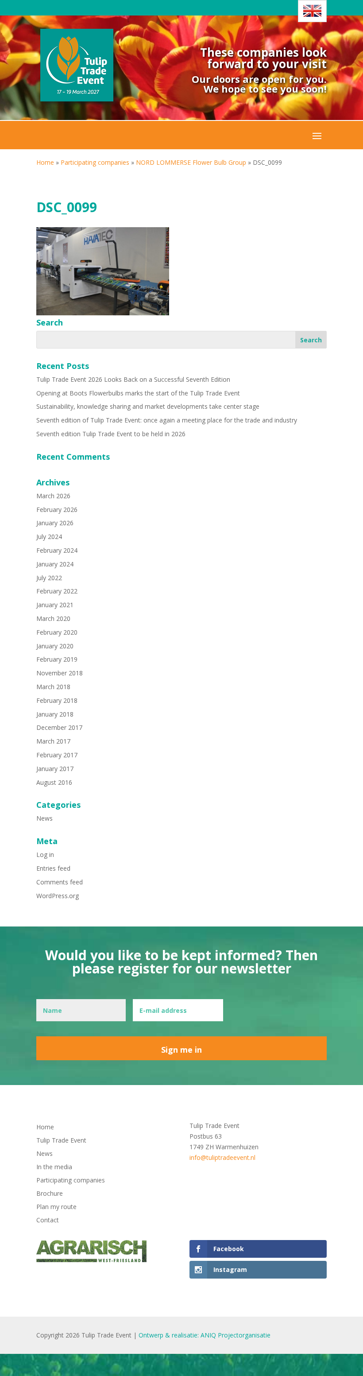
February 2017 (56, 755)
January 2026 (54, 523)
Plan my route (56, 1207)
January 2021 (54, 605)
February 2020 (56, 632)
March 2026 (53, 496)
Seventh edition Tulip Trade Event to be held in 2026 (110, 434)
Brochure (49, 1194)
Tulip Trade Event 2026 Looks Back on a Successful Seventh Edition (133, 379)
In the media (54, 1167)
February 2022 (56, 591)
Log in (45, 854)
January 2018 (54, 714)
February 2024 (56, 550)
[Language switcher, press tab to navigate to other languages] (312, 11)
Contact (47, 1220)
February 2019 (56, 659)
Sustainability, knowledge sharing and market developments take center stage (147, 406)
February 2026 (56, 509)
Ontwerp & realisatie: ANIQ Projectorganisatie (204, 1335)
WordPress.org (57, 895)
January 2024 (54, 564)
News (44, 818)
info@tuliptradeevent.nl (222, 1157)
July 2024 (49, 536)
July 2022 (49, 578)
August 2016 (54, 782)
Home (45, 162)
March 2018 (53, 686)
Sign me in (181, 1049)
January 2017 (54, 768)
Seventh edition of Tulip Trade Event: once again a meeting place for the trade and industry (166, 420)
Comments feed (59, 882)
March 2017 (53, 741)
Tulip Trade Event (61, 1140)
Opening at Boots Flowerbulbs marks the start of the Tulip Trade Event (138, 393)
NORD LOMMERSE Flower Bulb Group (191, 162)
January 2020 (54, 646)
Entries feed (53, 868)
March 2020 (53, 618)
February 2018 (56, 700)
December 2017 (59, 727)
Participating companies (95, 162)
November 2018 (59, 673)
